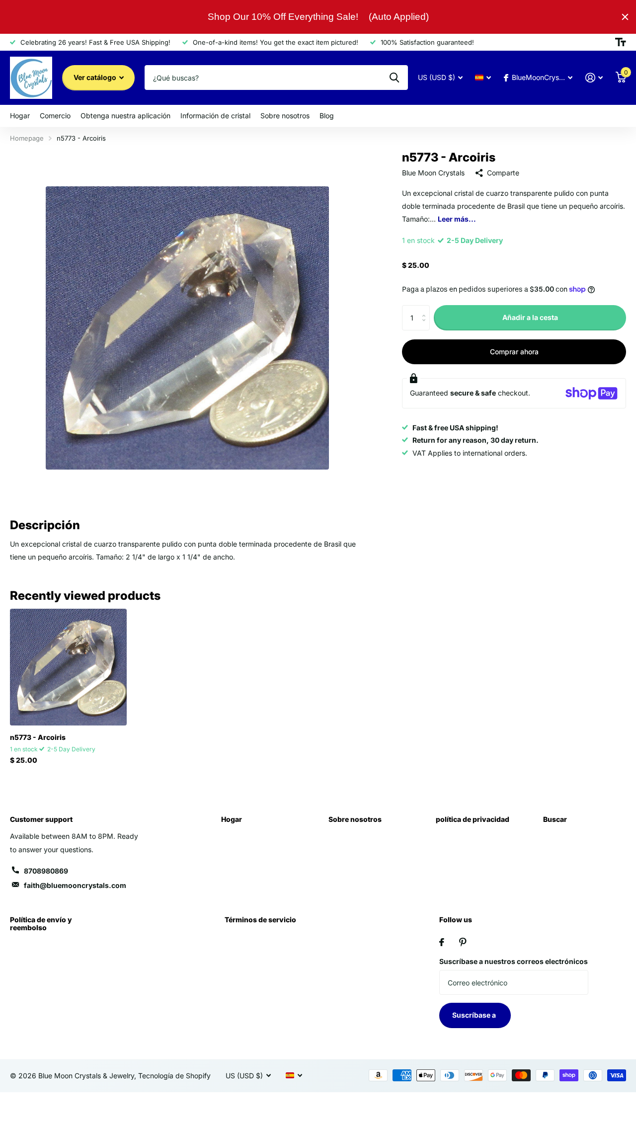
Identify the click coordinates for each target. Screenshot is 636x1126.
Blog (326, 115)
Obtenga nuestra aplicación (125, 115)
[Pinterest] (463, 942)
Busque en (394, 77)
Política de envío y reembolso (41, 923)
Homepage (27, 138)
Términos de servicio (260, 919)
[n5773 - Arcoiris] (68, 667)
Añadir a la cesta (530, 317)
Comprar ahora (514, 351)
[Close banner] (625, 17)
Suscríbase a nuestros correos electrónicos (513, 961)
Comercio (55, 115)
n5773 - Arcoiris (38, 737)
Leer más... (457, 219)
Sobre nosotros (285, 115)
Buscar (555, 819)
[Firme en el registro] (594, 78)
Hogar (20, 115)
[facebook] (441, 942)
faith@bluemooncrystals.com (75, 885)
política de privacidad (472, 819)
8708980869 (46, 871)
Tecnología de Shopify (174, 1075)
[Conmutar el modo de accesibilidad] (620, 42)
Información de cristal (215, 115)
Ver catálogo (96, 77)
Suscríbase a (474, 1015)
